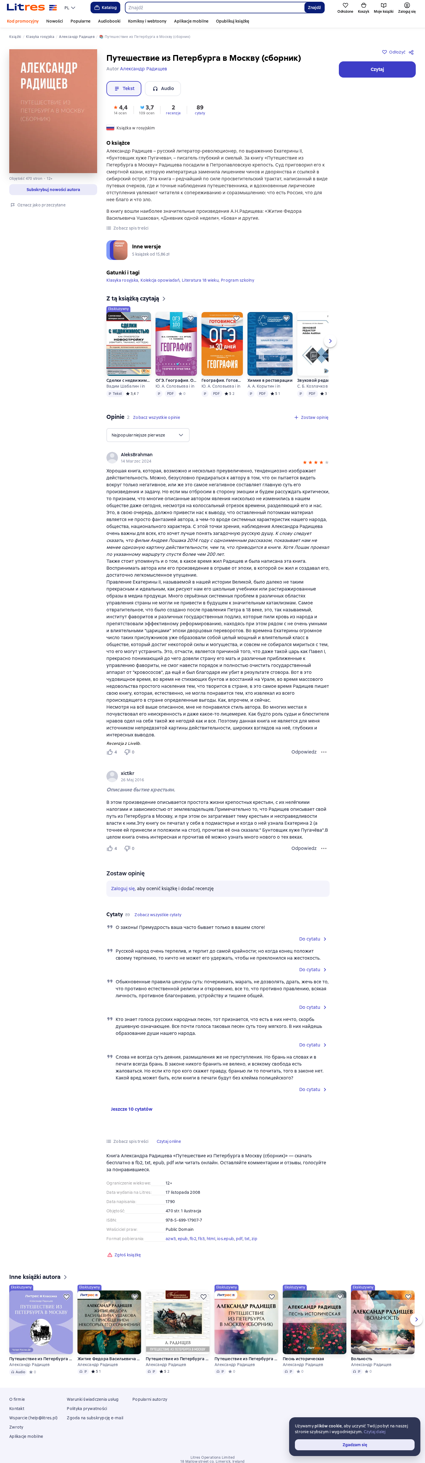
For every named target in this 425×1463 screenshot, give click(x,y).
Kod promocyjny (23, 21)
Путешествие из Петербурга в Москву (41, 1358)
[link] (210, 773)
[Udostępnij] (412, 52)
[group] (218, 776)
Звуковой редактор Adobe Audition (319, 380)
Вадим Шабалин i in (125, 386)
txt (247, 1238)
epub (183, 1238)
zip (254, 1238)
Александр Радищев (29, 1364)
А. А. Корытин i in (263, 386)
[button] (120, 109)
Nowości (54, 21)
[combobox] (214, 7)
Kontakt (16, 1408)
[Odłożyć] (145, 318)
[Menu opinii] (323, 752)
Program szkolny (237, 280)
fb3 (201, 1238)
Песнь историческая (303, 1358)
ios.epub (225, 1238)
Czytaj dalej (375, 1431)
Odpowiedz (304, 752)
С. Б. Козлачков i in (315, 386)
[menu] (70, 7)
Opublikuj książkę (232, 21)
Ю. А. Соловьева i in (175, 386)
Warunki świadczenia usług (93, 1399)
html (211, 1238)
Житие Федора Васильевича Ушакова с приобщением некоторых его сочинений (109, 1358)
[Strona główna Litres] (32, 7)
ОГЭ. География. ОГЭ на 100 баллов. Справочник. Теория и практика (176, 380)
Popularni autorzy (149, 1399)
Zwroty (16, 1427)
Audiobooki (109, 21)
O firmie (17, 1399)
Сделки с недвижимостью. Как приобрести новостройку (128, 380)
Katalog (109, 7)
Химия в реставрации (270, 380)
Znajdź (314, 7)
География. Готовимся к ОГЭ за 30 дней (222, 380)
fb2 (193, 1238)
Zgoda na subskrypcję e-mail (95, 1417)
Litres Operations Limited (213, 1457)
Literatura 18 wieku (200, 280)
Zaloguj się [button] (123, 889)
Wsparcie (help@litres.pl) (33, 1417)
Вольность (361, 1358)
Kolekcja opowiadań (160, 280)
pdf (239, 1238)
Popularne (80, 21)
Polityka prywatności (87, 1408)
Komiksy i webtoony (147, 21)
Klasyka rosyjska (122, 280)
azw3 (171, 1238)
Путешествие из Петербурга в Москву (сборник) (246, 1358)
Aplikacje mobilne (191, 21)
